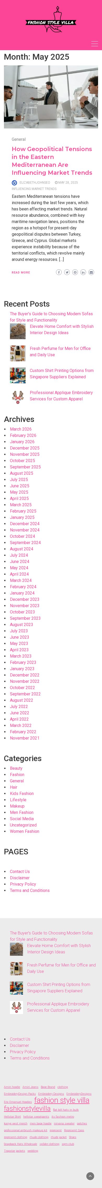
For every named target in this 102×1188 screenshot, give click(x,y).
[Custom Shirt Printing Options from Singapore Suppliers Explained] (18, 375)
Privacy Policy (23, 884)
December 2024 (24, 523)
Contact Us (20, 871)
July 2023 (19, 630)
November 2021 (24, 738)
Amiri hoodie (12, 1087)
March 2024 (21, 580)
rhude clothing (39, 1137)
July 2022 (19, 706)
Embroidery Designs (51, 1094)
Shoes (72, 1137)
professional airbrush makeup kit (25, 1130)
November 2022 (24, 681)
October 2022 (22, 687)
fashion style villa (61, 1100)
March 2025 (21, 504)
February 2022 (23, 731)
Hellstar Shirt (12, 1116)
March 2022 (21, 725)
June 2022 (19, 712)
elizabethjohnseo (35, 182)
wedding (32, 1151)
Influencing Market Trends (34, 189)
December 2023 (24, 599)
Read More (21, 272)
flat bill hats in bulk (66, 1110)
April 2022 (19, 719)
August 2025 (21, 473)
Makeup (17, 806)
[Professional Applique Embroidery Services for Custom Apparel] (18, 397)
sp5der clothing (49, 1144)
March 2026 (21, 429)
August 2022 (21, 700)
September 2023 (25, 618)
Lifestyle (18, 799)
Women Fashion (24, 831)
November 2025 (24, 454)
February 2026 (23, 435)
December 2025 (24, 448)
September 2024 (25, 542)
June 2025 (19, 485)
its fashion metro (63, 1116)
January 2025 (22, 517)
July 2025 (19, 479)
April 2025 (19, 498)
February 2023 (23, 662)
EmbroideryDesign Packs (20, 1094)
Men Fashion (21, 812)
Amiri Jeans (30, 1087)
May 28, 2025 (68, 182)
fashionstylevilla (27, 1108)
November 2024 (24, 530)
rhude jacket (59, 1137)
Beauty (16, 768)
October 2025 (22, 460)
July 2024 (19, 555)
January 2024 (22, 593)
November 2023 (24, 605)
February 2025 (23, 511)
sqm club (68, 1144)
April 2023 (19, 649)
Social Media (22, 818)
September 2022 (25, 693)
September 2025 (25, 466)
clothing (63, 1087)
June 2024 (19, 561)
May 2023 (19, 643)
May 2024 (19, 567)
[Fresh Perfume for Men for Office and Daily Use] (18, 353)
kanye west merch (15, 1123)
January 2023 (22, 668)
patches (82, 1123)
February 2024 (23, 586)
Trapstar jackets (14, 1151)
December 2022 (24, 675)
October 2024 (22, 536)
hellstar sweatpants (36, 1116)
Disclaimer (20, 877)
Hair (13, 787)
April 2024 (19, 574)
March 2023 (21, 656)
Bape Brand (48, 1087)
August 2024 (21, 548)
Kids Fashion (22, 793)
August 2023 (21, 624)
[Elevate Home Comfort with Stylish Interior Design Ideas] (18, 331)
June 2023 (19, 637)
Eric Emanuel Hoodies (18, 1102)
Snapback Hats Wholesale (20, 1144)
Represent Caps (74, 1130)
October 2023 (22, 612)
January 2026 (22, 441)
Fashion (17, 774)
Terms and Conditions (30, 890)
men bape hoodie (41, 1123)
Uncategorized (23, 825)
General (19, 139)
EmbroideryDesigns (79, 1094)
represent (56, 1130)
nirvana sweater (64, 1123)
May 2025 (19, 492)
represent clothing (15, 1137)
